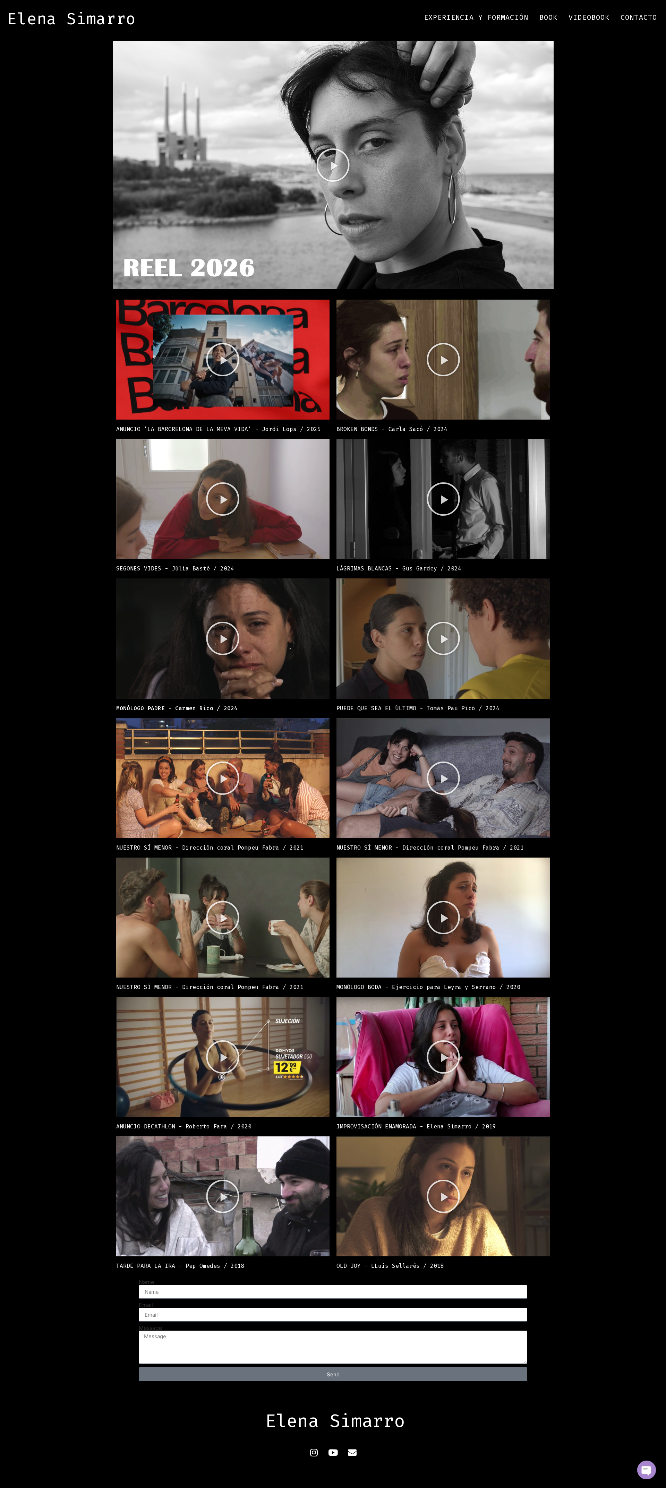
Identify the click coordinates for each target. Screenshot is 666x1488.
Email (146, 1305)
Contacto (639, 17)
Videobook (589, 17)
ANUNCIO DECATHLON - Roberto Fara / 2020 (183, 1126)
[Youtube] (333, 1452)
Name (146, 1282)
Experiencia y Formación (476, 17)
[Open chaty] (646, 1470)
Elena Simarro (71, 18)
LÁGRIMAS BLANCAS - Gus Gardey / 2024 (398, 568)
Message (150, 1328)
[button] (333, 165)
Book (548, 17)
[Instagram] (314, 1452)
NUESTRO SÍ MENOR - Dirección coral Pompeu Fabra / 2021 (210, 847)
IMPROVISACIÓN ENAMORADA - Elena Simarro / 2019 (416, 1126)
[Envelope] (352, 1452)
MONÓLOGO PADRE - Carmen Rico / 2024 (177, 708)
